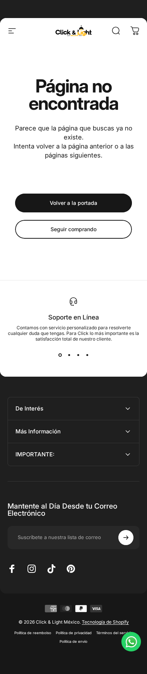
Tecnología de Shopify (105, 622)
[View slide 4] (87, 355)
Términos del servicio (114, 633)
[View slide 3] (78, 355)
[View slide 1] (59, 355)
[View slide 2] (69, 355)
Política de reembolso (32, 633)
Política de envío (73, 641)
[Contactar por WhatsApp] (131, 641)
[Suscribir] (125, 537)
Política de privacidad (74, 633)
